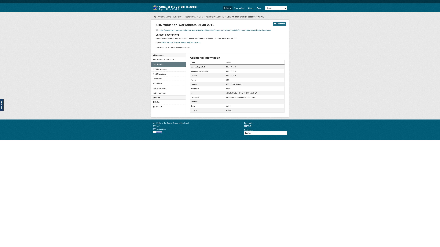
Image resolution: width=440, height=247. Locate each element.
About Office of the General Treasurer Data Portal (171, 123)
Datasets (227, 8)
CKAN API (156, 126)
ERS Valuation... (159, 64)
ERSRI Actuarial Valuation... (211, 16)
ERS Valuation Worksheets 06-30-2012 (245, 16)
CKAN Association (159, 129)
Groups (250, 8)
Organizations (239, 8)
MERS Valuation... (159, 74)
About (259, 8)
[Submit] (285, 8)
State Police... (158, 79)
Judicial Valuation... (160, 88)
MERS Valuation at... (160, 69)
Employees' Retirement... (184, 16)
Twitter (157, 102)
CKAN (248, 125)
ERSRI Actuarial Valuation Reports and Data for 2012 (181, 42)
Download (281, 23)
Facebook (158, 107)
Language (248, 130)
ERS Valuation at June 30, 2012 (164, 59)
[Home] (155, 16)
